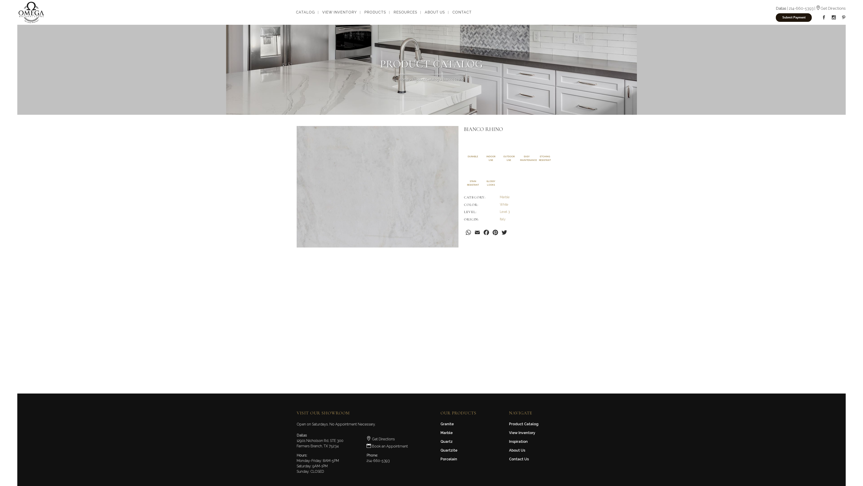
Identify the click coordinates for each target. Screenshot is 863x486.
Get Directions (833, 8)
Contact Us (519, 459)
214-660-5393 (801, 8)
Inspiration (518, 441)
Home (404, 79)
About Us (517, 450)
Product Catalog (425, 79)
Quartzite (448, 450)
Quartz (446, 441)
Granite (447, 424)
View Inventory (522, 433)
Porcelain (448, 459)
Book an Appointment (389, 446)
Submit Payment (793, 17)
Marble (446, 433)
